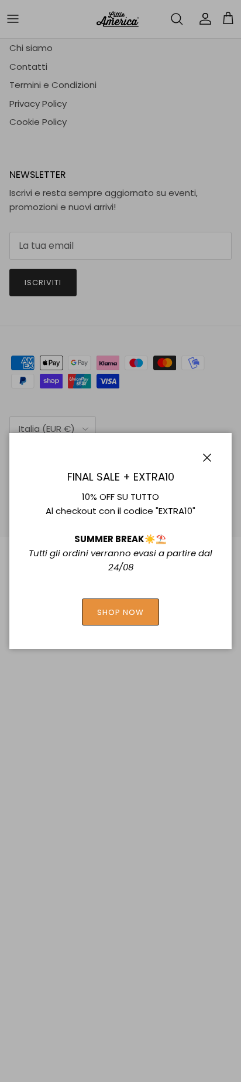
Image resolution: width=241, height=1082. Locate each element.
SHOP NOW (120, 612)
